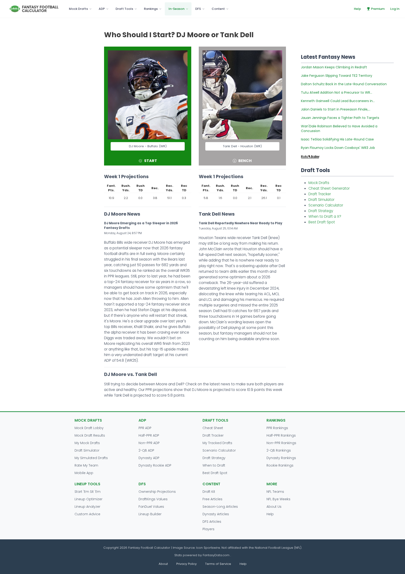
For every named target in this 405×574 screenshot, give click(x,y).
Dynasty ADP (149, 458)
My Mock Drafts (87, 443)
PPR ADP (145, 428)
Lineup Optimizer (88, 499)
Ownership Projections (157, 491)
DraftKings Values (153, 499)
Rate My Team (86, 465)
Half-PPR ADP (149, 435)
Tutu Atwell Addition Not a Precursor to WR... (336, 92)
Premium (378, 9)
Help (357, 9)
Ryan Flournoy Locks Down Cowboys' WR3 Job (338, 147)
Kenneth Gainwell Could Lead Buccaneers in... (338, 101)
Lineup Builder (150, 514)
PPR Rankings (277, 428)
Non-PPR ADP (149, 443)
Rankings (151, 9)
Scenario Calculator (325, 205)
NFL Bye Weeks (278, 499)
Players (208, 529)
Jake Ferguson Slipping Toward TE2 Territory (336, 75)
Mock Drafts (78, 9)
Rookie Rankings (279, 465)
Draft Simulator (321, 199)
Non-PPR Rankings (281, 443)
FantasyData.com (216, 555)
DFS (198, 9)
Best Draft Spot (321, 222)
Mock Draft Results (90, 435)
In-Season (176, 9)
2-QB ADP (146, 450)
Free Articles (212, 499)
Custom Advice (87, 514)
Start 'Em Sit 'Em (88, 491)
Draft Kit (208, 491)
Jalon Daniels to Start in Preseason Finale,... (335, 109)
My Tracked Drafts (217, 443)
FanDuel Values (151, 506)
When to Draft (213, 465)
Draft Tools (124, 9)
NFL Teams (275, 491)
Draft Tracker (319, 193)
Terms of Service (218, 564)
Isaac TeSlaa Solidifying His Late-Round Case (337, 139)
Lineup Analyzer (87, 506)
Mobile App (84, 473)
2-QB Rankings (278, 450)
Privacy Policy (186, 564)
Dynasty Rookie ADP (155, 465)
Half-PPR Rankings (281, 435)
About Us (273, 506)
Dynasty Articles (215, 514)
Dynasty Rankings (281, 458)
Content (218, 9)
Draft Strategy (320, 210)
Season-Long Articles (220, 506)
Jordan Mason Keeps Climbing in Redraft (334, 67)
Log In (394, 9)
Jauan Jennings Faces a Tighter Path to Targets (340, 117)
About (163, 564)
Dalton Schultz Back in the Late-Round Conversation (344, 84)
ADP (102, 9)
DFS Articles (211, 521)
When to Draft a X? (324, 216)
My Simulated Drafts (91, 458)
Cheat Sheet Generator (329, 188)
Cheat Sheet (212, 428)
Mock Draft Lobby (89, 428)
